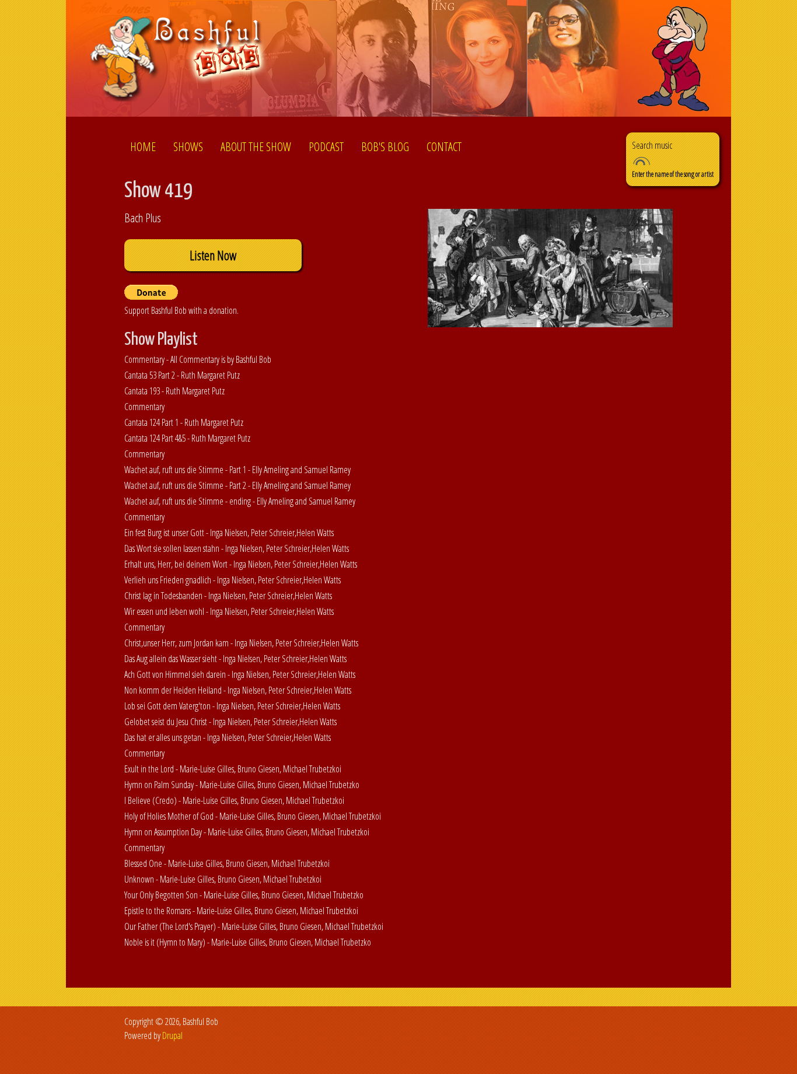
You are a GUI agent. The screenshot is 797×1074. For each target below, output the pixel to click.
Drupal (172, 1035)
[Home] (179, 60)
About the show (256, 147)
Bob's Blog (385, 147)
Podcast (326, 147)
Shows (188, 147)
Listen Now (213, 255)
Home (143, 147)
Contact (444, 147)
